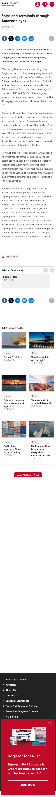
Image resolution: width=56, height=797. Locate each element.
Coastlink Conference (17, 700)
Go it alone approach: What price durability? (13, 449)
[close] (54, 31)
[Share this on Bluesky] (24, 38)
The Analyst (12, 256)
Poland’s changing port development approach (14, 403)
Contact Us (12, 695)
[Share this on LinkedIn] (18, 38)
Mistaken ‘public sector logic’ (40, 358)
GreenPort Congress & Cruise (22, 706)
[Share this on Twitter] (11, 38)
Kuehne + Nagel (11, 276)
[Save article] (51, 38)
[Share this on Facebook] (4, 38)
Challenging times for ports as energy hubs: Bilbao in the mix (41, 450)
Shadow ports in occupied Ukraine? (41, 401)
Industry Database (16, 679)
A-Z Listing (12, 716)
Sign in (15, 31)
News (7, 353)
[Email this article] (31, 38)
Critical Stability (13, 357)
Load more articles (28, 474)
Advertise (11, 684)
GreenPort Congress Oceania (22, 711)
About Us (11, 690)
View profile (8, 280)
